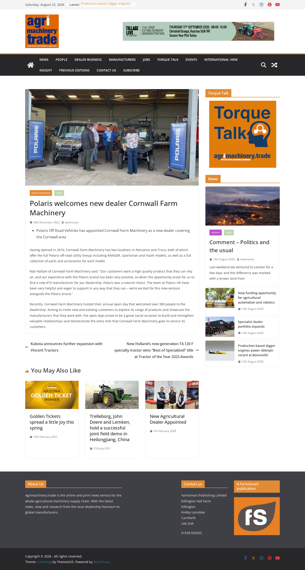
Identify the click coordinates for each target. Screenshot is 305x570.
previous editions (74, 70)
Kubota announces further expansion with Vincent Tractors (66, 347)
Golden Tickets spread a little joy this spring (52, 422)
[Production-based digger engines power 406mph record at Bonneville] (219, 354)
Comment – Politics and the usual (239, 246)
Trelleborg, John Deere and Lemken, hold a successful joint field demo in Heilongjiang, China (110, 427)
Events (191, 59)
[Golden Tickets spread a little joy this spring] (52, 383)
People (61, 59)
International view (221, 59)
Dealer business (88, 59)
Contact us (106, 70)
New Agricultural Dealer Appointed (168, 419)
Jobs (146, 59)
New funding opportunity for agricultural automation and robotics (257, 297)
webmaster (72, 222)
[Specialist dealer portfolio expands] (219, 327)
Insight (46, 70)
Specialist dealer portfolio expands (251, 324)
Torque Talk (167, 59)
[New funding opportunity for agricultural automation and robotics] (219, 301)
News (44, 59)
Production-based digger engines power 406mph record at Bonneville (256, 350)
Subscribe (131, 70)
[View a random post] (274, 65)
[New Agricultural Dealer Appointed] (172, 383)
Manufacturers (122, 59)
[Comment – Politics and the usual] (242, 206)
